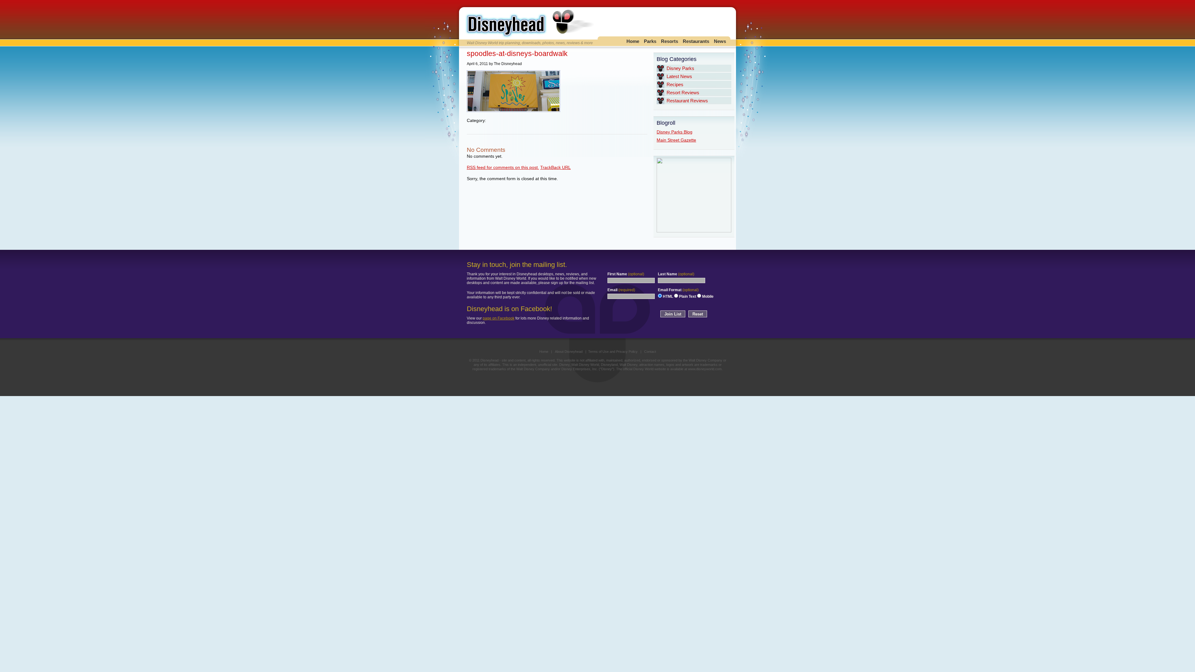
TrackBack (555, 167)
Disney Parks (680, 68)
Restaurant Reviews (687, 100)
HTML (667, 296)
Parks (650, 41)
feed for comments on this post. (503, 167)
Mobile (707, 296)
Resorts (669, 41)
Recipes (675, 84)
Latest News (679, 76)
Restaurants (696, 41)
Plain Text (687, 296)
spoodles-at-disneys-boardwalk (517, 53)
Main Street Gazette (676, 140)
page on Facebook (498, 318)
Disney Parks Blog (674, 131)
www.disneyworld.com (705, 369)
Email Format (678, 290)
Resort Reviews (683, 92)
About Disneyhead (568, 351)
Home (632, 41)
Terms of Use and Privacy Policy (613, 351)
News (720, 41)
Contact (650, 351)
